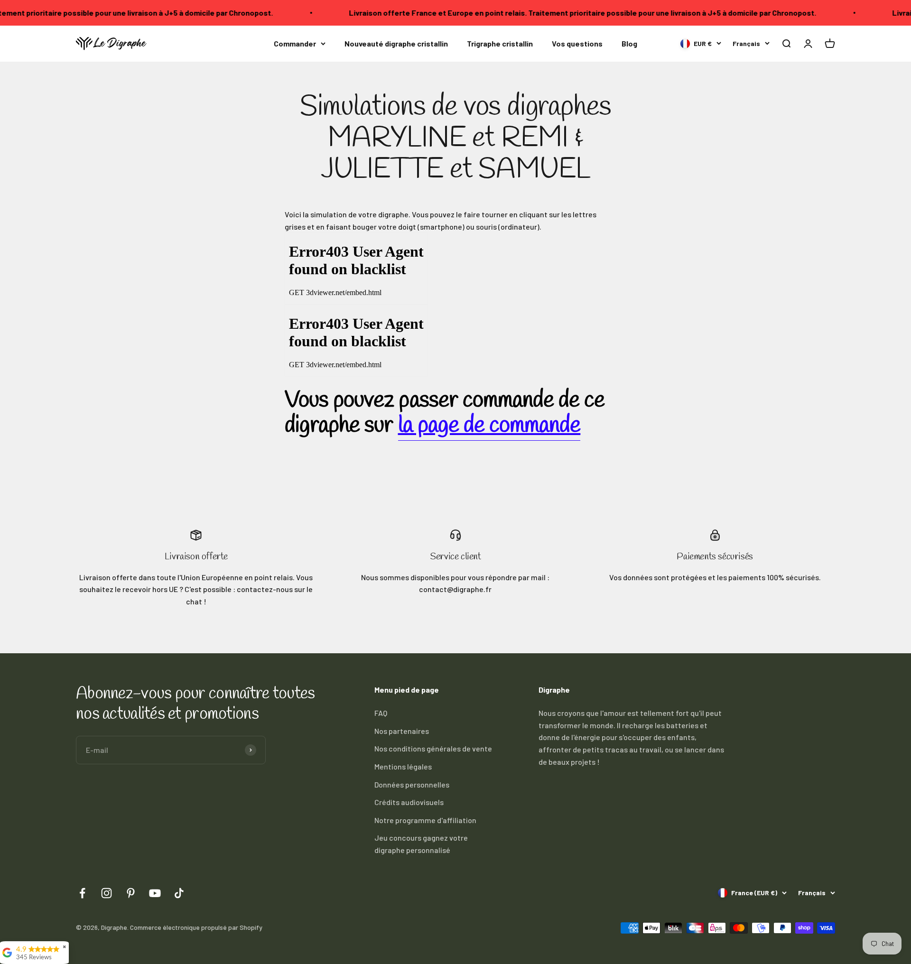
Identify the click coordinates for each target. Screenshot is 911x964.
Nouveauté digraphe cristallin (396, 43)
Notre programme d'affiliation (425, 820)
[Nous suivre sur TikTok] (179, 893)
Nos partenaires (401, 730)
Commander (295, 43)
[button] (786, 43)
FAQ (380, 712)
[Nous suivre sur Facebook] (82, 893)
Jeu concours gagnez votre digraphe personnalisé (421, 843)
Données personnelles (411, 784)
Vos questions (577, 43)
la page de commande (489, 425)
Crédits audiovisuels (409, 801)
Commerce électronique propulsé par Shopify (196, 927)
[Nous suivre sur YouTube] (155, 893)
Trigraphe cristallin (500, 43)
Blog (629, 43)
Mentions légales (403, 766)
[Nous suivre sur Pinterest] (130, 893)
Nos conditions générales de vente (433, 748)
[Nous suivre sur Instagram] (106, 893)
